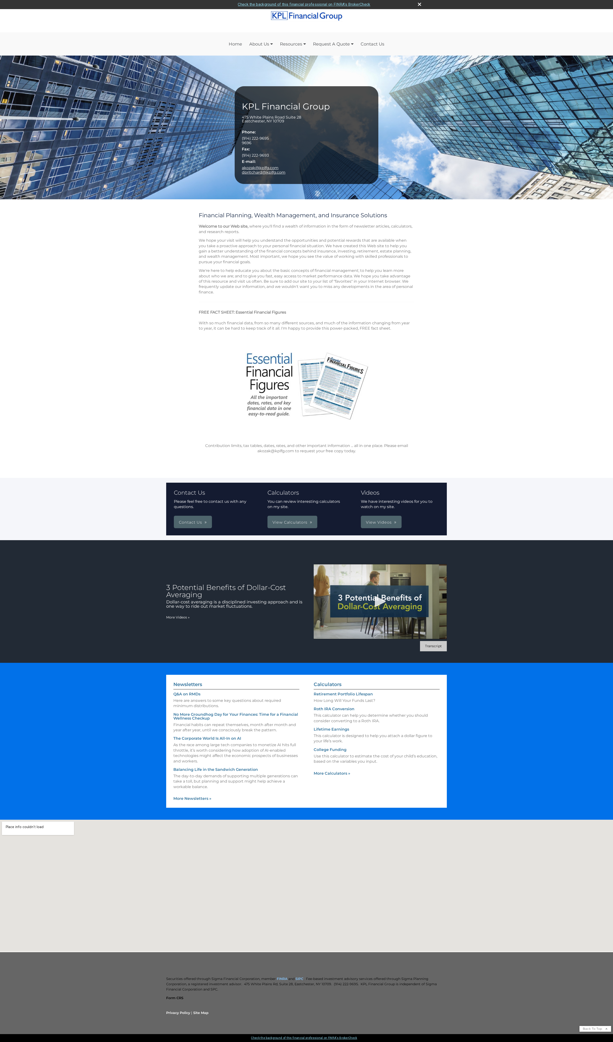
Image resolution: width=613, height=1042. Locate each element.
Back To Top (593, 1029)
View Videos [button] (379, 522)
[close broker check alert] (419, 4)
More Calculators (332, 773)
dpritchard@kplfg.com (263, 172)
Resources (291, 44)
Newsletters (187, 684)
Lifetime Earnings (331, 729)
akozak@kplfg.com (260, 168)
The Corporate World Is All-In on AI (207, 738)
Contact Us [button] (190, 522)
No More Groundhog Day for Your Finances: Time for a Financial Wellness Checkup (235, 716)
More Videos (178, 617)
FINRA (282, 979)
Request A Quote (331, 44)
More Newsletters (192, 798)
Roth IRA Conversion (334, 709)
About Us (259, 44)
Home (235, 44)
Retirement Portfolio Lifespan (343, 694)
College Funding (330, 749)
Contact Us (372, 44)
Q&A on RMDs (186, 694)
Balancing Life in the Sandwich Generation (215, 769)
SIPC (299, 979)
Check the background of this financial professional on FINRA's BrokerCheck (304, 4)
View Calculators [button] (289, 522)
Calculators (327, 684)
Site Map (201, 1013)
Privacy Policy (178, 1013)
